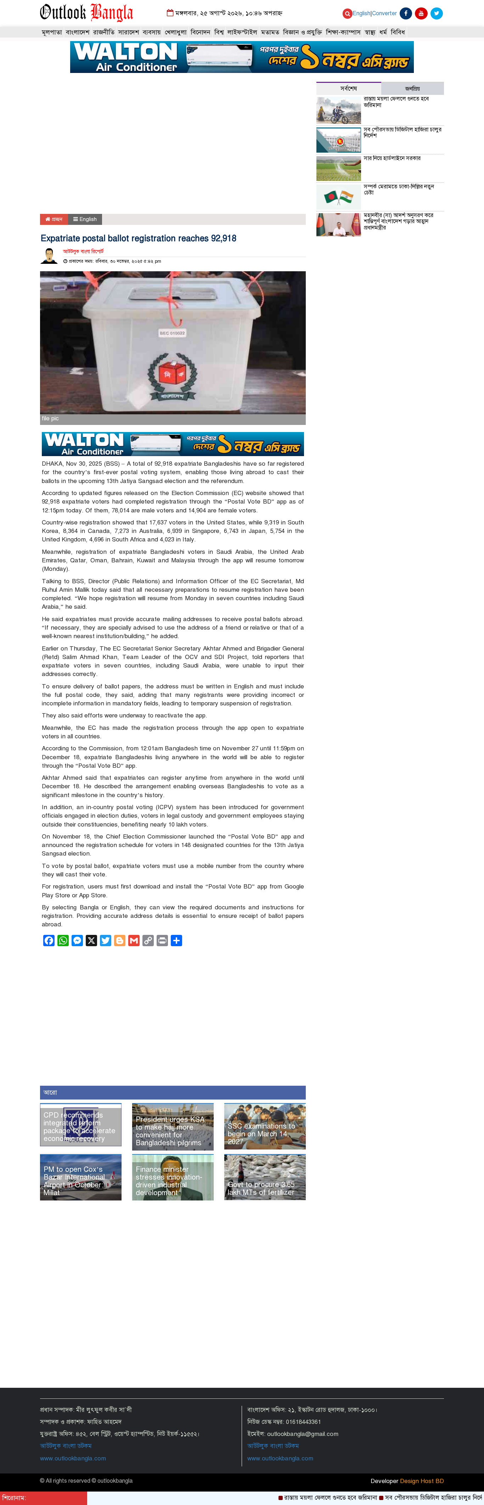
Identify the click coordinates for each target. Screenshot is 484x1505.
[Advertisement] (173, 148)
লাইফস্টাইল (242, 32)
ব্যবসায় (152, 32)
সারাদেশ (128, 32)
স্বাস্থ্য (370, 32)
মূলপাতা (52, 32)
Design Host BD (422, 1481)
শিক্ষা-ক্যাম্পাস (343, 32)
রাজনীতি (103, 32)
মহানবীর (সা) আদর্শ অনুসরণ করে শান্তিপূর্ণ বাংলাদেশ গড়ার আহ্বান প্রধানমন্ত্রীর (398, 221)
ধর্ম (383, 32)
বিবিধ (398, 32)
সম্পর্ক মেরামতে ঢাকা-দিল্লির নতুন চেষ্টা (399, 190)
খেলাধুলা (176, 32)
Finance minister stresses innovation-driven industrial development (169, 1181)
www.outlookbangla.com (73, 1458)
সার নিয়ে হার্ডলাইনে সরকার (392, 158)
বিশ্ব (219, 32)
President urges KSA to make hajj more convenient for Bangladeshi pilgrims (170, 1131)
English (361, 13)
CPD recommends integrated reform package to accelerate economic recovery (80, 1127)
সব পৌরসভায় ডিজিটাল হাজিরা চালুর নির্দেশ (402, 133)
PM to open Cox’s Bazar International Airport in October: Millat (74, 1181)
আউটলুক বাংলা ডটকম (66, 1446)
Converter (384, 13)
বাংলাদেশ (77, 32)
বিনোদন (200, 32)
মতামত (270, 32)
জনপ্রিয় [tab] (412, 88)
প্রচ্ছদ (56, 219)
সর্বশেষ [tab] (349, 88)
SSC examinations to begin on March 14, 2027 (262, 1134)
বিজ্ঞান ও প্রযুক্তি (302, 32)
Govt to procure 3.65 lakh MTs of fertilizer (261, 1188)
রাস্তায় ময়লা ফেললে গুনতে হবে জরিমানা (396, 102)
